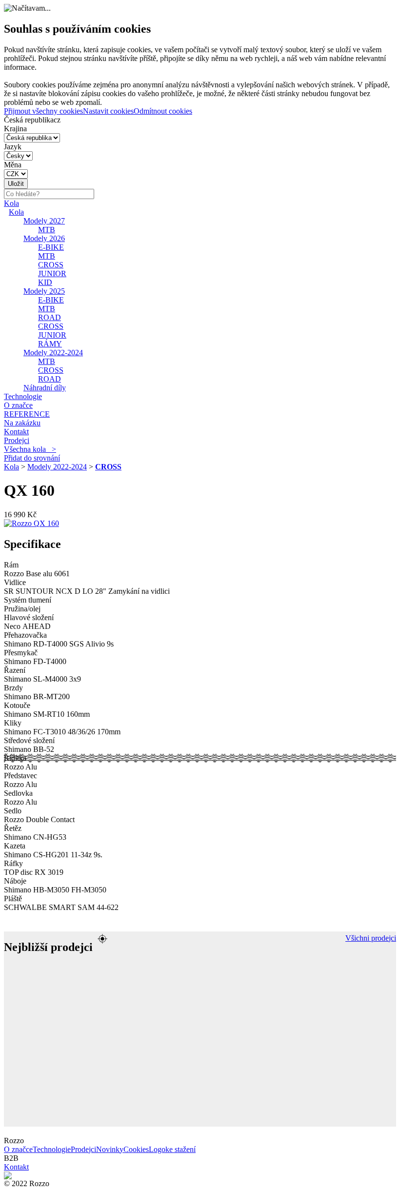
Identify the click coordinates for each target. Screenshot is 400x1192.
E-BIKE (51, 247)
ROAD (49, 317)
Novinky (109, 1149)
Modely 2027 (44, 221)
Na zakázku (22, 423)
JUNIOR (52, 273)
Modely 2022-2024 (53, 352)
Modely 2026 (44, 238)
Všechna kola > (30, 449)
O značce (18, 405)
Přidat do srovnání (32, 458)
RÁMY (50, 344)
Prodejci (16, 440)
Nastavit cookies (108, 111)
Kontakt (16, 431)
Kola (11, 203)
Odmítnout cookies (163, 111)
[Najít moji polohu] (102, 939)
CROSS (50, 265)
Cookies (136, 1149)
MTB (46, 229)
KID (45, 282)
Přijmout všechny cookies (43, 111)
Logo (157, 1149)
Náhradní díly (44, 388)
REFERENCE (27, 414)
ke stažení (180, 1149)
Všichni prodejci (370, 938)
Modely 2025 (44, 291)
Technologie (23, 396)
